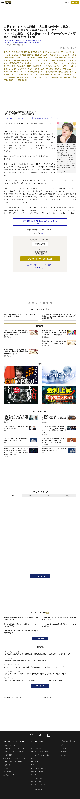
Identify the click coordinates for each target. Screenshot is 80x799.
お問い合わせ (7, 771)
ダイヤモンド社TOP (67, 745)
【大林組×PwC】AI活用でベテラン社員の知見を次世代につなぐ (21, 632)
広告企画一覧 (46, 697)
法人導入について (8, 775)
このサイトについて (9, 745)
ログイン (66, 2)
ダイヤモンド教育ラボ (37, 781)
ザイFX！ (33, 765)
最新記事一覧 (40, 686)
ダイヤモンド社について (69, 741)
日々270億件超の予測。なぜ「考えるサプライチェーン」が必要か (21, 625)
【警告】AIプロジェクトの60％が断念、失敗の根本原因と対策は (59, 618)
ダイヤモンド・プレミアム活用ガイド (14, 752)
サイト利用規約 (7, 755)
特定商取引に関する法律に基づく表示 (14, 758)
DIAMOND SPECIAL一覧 (12, 697)
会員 (67, 496)
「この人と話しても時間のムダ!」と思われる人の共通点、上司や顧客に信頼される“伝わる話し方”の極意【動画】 (59, 316)
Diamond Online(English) (38, 745)
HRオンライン (35, 775)
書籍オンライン (35, 758)
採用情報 (63, 752)
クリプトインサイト (36, 778)
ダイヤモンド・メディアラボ (39, 785)
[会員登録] (75, 2)
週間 (49, 496)
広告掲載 (6, 768)
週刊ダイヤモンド (36, 748)
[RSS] (48, 736)
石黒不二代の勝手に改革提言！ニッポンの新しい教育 (23, 43)
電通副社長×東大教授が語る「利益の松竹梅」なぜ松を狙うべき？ (21, 618)
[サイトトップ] (8, 2)
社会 (5, 43)
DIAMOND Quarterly (37, 771)
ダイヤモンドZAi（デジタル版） (40, 755)
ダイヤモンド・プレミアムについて (13, 748)
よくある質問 (7, 765)
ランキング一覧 (40, 576)
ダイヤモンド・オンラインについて (14, 741)
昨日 (30, 496)
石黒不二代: (22, 41)
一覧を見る (40, 638)
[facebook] (40, 736)
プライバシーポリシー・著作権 (12, 761)
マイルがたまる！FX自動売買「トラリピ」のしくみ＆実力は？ (59, 625)
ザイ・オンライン (36, 761)
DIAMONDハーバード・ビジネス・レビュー (43, 752)
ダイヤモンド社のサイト (38, 741)
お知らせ (63, 755)
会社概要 (63, 748)
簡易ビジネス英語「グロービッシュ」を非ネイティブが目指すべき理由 (21, 315)
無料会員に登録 (40, 244)
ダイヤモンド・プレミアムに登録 (40, 259)
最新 (12, 496)
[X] (31, 736)
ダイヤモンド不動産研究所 (38, 768)
